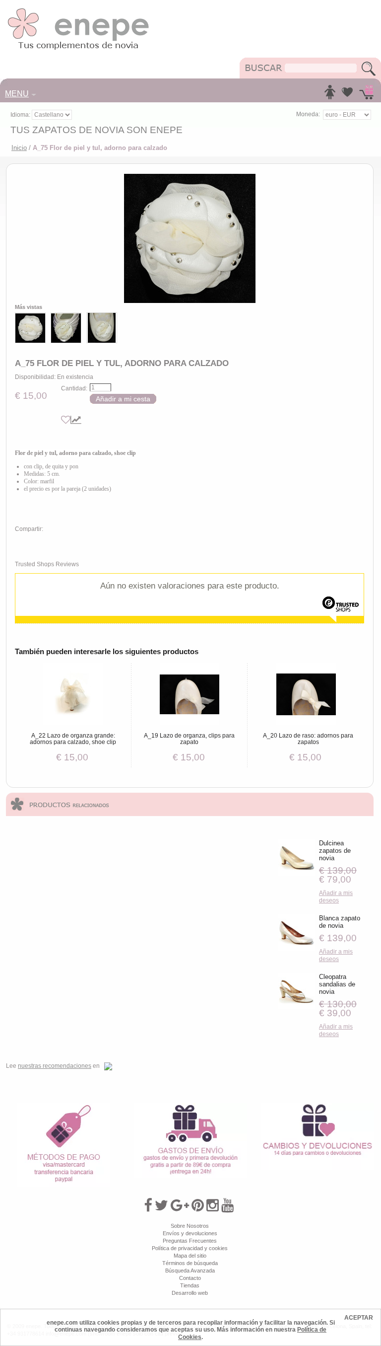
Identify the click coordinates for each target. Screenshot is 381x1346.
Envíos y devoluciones (190, 1233)
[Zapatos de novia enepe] (78, 10)
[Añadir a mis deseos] (65, 420)
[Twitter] (161, 1205)
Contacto (190, 1278)
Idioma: (21, 114)
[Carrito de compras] (366, 95)
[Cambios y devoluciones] (317, 1106)
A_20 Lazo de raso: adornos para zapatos (308, 739)
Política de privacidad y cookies (190, 1248)
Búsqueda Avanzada (190, 1270)
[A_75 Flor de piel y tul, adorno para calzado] (189, 238)
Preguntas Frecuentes (190, 1241)
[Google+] (180, 1205)
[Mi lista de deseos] (347, 95)
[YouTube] (227, 1205)
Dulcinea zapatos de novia (335, 850)
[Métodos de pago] (63, 1106)
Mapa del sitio (190, 1256)
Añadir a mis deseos (336, 897)
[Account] (330, 95)
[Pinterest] (197, 1205)
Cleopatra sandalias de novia (337, 984)
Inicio (19, 147)
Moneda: (308, 114)
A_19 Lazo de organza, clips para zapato (189, 739)
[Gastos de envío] (190, 1106)
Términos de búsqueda (190, 1263)
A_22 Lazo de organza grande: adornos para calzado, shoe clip (73, 739)
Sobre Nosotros (190, 1226)
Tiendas (189, 1285)
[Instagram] (212, 1205)
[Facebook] (148, 1205)
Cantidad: (74, 388)
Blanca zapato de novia (339, 921)
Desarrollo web (190, 1293)
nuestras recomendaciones (54, 1065)
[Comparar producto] (75, 420)
